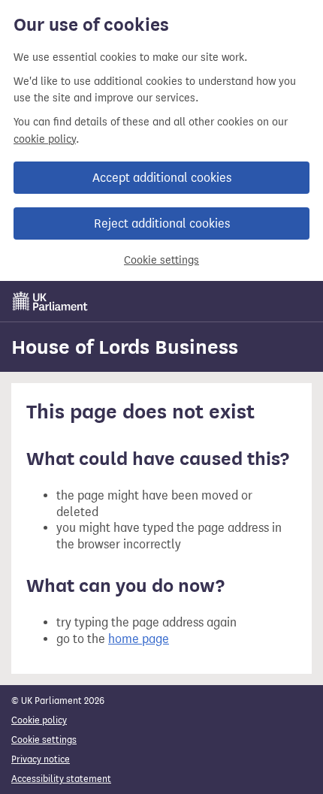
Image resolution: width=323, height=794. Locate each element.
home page (138, 639)
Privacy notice (40, 759)
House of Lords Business (124, 347)
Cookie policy (39, 720)
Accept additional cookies (161, 178)
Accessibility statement (61, 778)
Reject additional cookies (162, 223)
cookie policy (45, 139)
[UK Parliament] (50, 301)
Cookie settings (161, 260)
